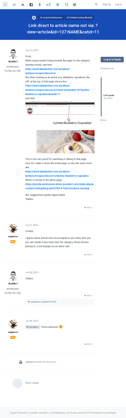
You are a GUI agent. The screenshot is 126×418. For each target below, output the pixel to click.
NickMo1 (34, 327)
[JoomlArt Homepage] (23, 4)
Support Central (15, 4)
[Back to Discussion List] (5, 4)
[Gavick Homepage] (31, 4)
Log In (118, 4)
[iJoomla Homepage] (57, 4)
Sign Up (107, 4)
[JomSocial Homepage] (66, 4)
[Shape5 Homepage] (48, 4)
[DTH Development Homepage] (75, 4)
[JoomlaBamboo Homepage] (39, 4)
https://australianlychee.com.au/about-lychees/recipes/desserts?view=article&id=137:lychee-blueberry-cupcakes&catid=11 (57, 89)
